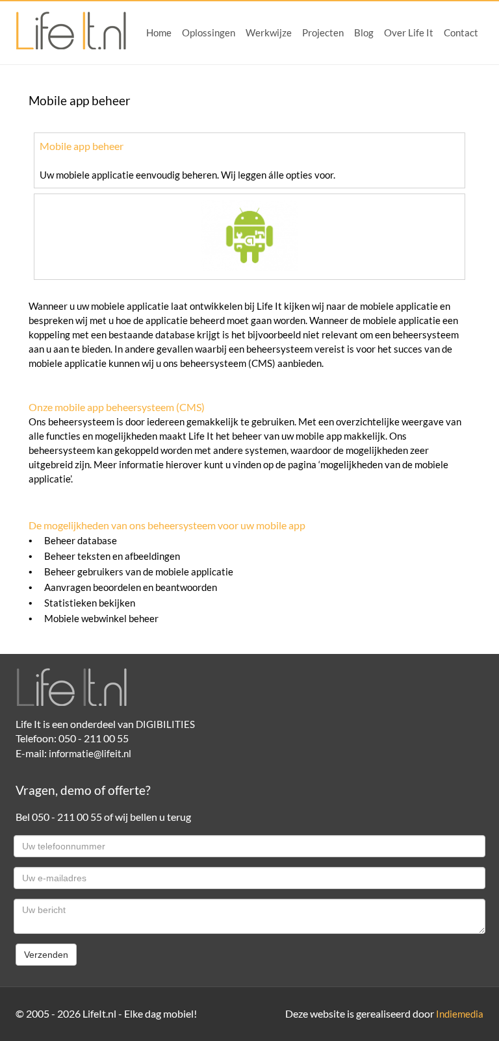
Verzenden (46, 954)
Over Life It (408, 32)
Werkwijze (269, 32)
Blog (364, 32)
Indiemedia (459, 1014)
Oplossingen (208, 32)
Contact (461, 32)
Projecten (323, 32)
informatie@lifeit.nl (90, 753)
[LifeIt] (71, 30)
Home (159, 32)
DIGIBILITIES (165, 724)
